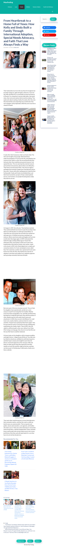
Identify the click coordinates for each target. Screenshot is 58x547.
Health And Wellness (48, 7)
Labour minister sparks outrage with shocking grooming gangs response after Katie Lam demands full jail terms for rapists (52, 109)
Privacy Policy (21, 541)
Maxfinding (8, 2)
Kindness (10, 7)
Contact (38, 541)
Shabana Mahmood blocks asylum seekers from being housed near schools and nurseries (51, 88)
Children (28, 7)
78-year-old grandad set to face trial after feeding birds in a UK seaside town (52, 60)
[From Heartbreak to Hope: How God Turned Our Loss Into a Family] (8, 502)
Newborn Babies (36, 7)
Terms (30, 541)
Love (16, 7)
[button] (52, 11)
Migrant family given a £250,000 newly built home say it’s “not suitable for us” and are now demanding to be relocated (51, 98)
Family (21, 7)
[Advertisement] (19, 80)
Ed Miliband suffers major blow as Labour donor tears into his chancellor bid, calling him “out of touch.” (51, 51)
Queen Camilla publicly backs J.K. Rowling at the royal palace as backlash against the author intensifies (51, 119)
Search (53, 19)
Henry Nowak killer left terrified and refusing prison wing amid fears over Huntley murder (51, 68)
